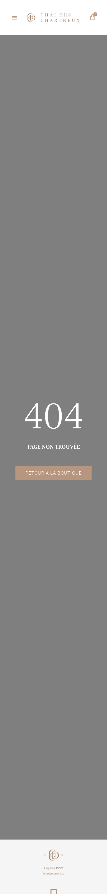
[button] (15, 17)
